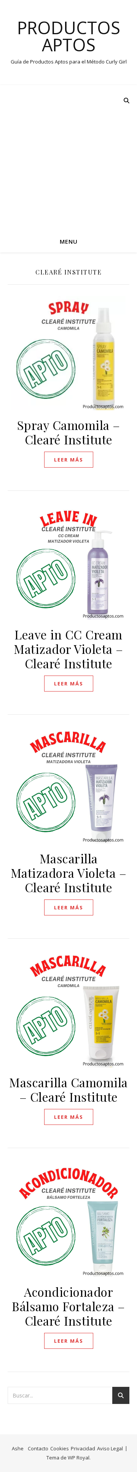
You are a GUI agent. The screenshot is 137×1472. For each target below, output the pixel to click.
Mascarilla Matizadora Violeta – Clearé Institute (69, 872)
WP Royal (78, 1457)
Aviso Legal (110, 1448)
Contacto (38, 1448)
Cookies (59, 1448)
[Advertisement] (68, 157)
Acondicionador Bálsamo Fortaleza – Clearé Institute (68, 1306)
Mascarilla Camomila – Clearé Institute (68, 1089)
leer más (68, 459)
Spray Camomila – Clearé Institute (68, 432)
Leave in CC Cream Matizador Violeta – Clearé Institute (68, 648)
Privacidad (83, 1448)
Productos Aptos (68, 36)
